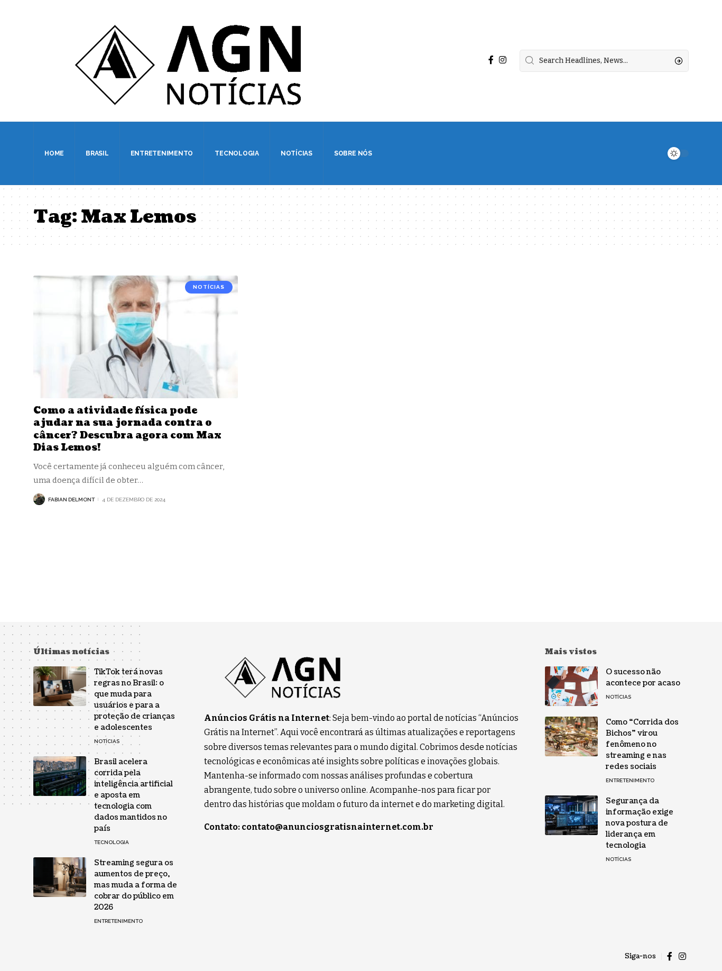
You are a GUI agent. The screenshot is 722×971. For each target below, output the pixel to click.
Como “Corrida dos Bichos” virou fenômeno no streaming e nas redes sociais (642, 744)
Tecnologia (111, 842)
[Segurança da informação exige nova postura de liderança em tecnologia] (571, 815)
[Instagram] (502, 60)
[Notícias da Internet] (189, 61)
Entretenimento (118, 921)
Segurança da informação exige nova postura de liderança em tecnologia (639, 823)
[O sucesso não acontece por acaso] (571, 686)
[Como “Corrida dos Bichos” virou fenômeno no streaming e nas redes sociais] (571, 736)
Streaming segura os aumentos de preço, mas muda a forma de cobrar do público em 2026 (135, 885)
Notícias (209, 287)
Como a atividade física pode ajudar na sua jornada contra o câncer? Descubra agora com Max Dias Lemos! (127, 429)
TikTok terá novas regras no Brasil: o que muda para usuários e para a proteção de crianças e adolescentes (134, 699)
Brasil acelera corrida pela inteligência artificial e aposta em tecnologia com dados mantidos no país (133, 795)
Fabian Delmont (71, 499)
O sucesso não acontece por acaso (643, 677)
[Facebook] (491, 60)
